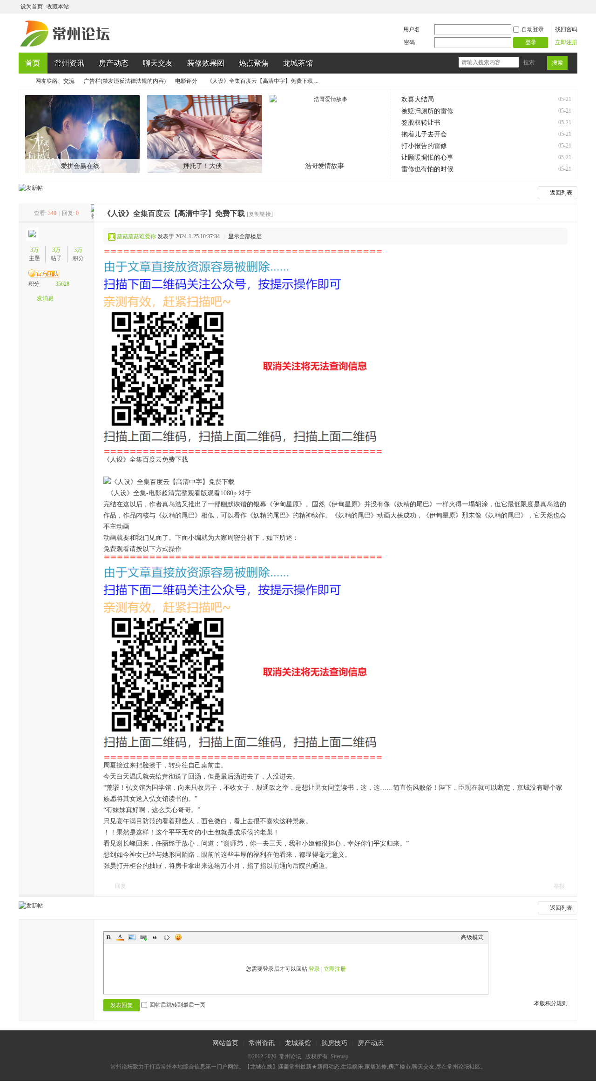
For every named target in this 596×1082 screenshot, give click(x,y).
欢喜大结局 (417, 99)
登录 (314, 969)
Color (120, 937)
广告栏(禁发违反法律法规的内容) (125, 81)
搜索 (529, 62)
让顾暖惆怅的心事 (427, 157)
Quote (155, 937)
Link (143, 937)
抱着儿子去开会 (424, 134)
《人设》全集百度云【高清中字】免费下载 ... (262, 81)
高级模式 (472, 937)
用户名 (411, 29)
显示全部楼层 (245, 236)
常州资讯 (69, 63)
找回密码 (566, 29)
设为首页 (31, 6)
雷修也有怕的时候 (427, 169)
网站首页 (225, 1043)
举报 (559, 886)
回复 (120, 886)
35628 (62, 284)
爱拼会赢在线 (80, 165)
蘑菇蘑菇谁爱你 (136, 236)
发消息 (45, 298)
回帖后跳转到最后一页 (177, 1004)
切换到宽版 (572, 6)
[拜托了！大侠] (204, 134)
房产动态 (114, 63)
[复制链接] (260, 214)
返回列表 (561, 192)
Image (131, 937)
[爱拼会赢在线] (82, 134)
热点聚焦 (254, 63)
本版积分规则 (551, 1003)
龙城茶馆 (298, 63)
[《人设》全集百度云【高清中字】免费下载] (243, 351)
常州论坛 (22, 81)
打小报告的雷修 (424, 145)
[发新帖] (31, 188)
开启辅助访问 (564, 6)
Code (166, 937)
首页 (32, 63)
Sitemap (339, 1056)
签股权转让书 (420, 122)
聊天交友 (158, 63)
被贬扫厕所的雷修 (427, 111)
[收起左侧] (92, 213)
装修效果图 (205, 63)
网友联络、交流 (54, 81)
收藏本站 (58, 6)
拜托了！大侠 (202, 165)
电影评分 (186, 81)
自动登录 (533, 29)
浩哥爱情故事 (324, 165)
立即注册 (566, 42)
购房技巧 (334, 1043)
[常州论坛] (67, 47)
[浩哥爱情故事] (327, 134)
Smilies (178, 937)
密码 (409, 42)
